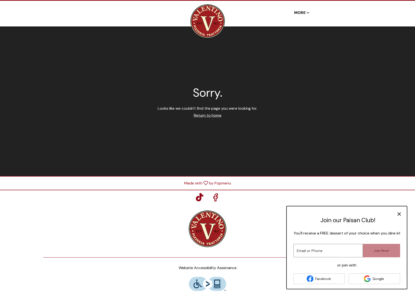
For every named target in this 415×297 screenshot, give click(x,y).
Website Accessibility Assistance (208, 267)
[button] (302, 13)
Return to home (207, 115)
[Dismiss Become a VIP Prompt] (399, 214)
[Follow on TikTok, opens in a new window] (199, 199)
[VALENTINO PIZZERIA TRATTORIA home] (207, 21)
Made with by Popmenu (117, 183)
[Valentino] (207, 228)
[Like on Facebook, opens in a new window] (215, 199)
